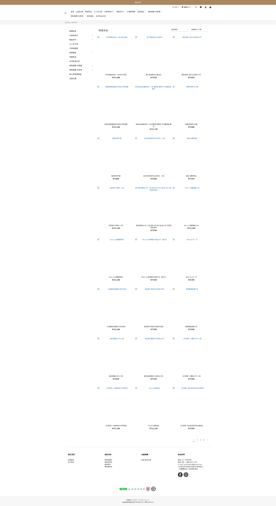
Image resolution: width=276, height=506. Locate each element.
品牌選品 (140, 11)
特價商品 (72, 57)
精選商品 (88, 11)
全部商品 (67, 22)
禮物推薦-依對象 (77, 16)
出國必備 (79, 11)
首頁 (72, 11)
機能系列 (120, 11)
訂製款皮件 (108, 11)
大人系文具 (98, 11)
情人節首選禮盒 (75, 74)
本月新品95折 (101, 16)
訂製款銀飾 (131, 11)
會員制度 (90, 16)
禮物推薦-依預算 (154, 11)
